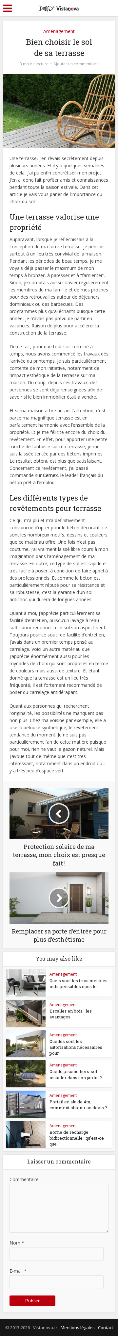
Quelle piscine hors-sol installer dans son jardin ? (75, 1074)
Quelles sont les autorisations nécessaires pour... (75, 1047)
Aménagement (59, 31)
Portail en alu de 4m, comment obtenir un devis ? (78, 1105)
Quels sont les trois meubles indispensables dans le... (78, 983)
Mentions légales (78, 1327)
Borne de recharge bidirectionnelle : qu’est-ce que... (76, 1138)
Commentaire (24, 1179)
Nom (17, 1243)
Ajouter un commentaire (76, 63)
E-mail (18, 1271)
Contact (105, 1327)
